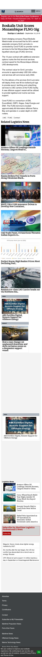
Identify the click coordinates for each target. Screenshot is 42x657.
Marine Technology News (11, 642)
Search (20, 12)
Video (4, 296)
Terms (4, 600)
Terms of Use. (9, 655)
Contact (5, 615)
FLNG (10, 117)
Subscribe (6, 533)
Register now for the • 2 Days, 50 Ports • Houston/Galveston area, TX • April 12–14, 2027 (21, 18)
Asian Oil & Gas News (10, 647)
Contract (17, 117)
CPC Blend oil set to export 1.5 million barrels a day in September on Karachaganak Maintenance (21, 559)
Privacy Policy (30, 653)
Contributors (6, 609)
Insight (4, 323)
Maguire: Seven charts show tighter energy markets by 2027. (18, 545)
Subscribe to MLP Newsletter (12, 619)
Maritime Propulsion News (11, 624)
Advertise (5, 596)
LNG (4, 117)
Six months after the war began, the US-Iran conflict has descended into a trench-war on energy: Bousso (18, 552)
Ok (39, 652)
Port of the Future (8, 628)
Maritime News (7, 633)
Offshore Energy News (10, 638)
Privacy (4, 605)
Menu (38, 11)
